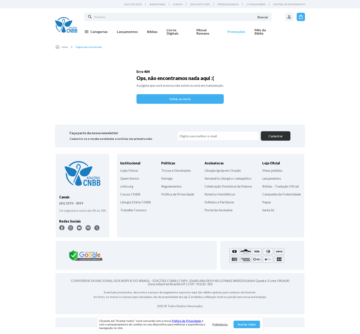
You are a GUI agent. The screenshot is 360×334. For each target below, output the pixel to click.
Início (64, 47)
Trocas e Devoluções (176, 170)
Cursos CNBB (130, 194)
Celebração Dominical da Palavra (228, 186)
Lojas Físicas (129, 170)
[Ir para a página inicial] (66, 25)
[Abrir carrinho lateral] (301, 17)
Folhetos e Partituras (219, 202)
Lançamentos (271, 178)
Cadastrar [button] (276, 136)
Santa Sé (268, 210)
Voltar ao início (180, 99)
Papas (266, 202)
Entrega (166, 178)
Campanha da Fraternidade (281, 194)
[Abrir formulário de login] (289, 17)
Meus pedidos (272, 170)
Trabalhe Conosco (133, 210)
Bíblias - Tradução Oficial (280, 186)
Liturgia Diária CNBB (135, 202)
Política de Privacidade (177, 194)
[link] (177, 31)
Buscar (263, 17)
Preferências (220, 324)
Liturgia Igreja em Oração (223, 170)
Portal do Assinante (218, 210)
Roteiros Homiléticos (220, 194)
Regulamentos (171, 186)
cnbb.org (126, 186)
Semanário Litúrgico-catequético (228, 178)
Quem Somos (129, 178)
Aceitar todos (247, 324)
